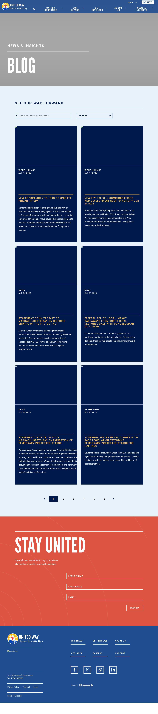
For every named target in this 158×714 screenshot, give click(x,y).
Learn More (94, 234)
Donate (147, 2)
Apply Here (28, 238)
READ (24, 357)
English (130, 2)
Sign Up (134, 608)
